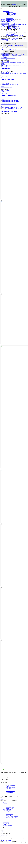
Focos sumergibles (9, 818)
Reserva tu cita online (16, 4)
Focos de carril (9, 815)
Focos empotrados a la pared (14, 27)
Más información (4, 840)
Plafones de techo (9, 808)
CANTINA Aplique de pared (8, 49)
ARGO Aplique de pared (7, 79)
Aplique (2, 39)
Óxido (18, 39)
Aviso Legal (8, 786)
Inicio (2, 19)
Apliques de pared (10, 19)
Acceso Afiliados (9, 792)
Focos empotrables (9, 814)
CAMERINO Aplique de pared (9, 111)
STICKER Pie (4, 26)
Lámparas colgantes (10, 807)
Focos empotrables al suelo (11, 817)
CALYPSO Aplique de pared (8, 95)
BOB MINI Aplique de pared (8, 104)
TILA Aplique (4, 21)
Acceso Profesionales (10, 791)
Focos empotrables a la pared (12, 816)
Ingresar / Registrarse (7, 825)
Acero (23, 38)
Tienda (4, 19)
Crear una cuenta (4, 835)
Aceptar (9, 840)
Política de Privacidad (10, 787)
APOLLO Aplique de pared (8, 58)
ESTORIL (14, 39)
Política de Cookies (10, 788)
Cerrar (2, 799)
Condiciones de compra (10, 785)
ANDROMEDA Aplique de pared (9, 68)
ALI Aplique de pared (6, 87)
